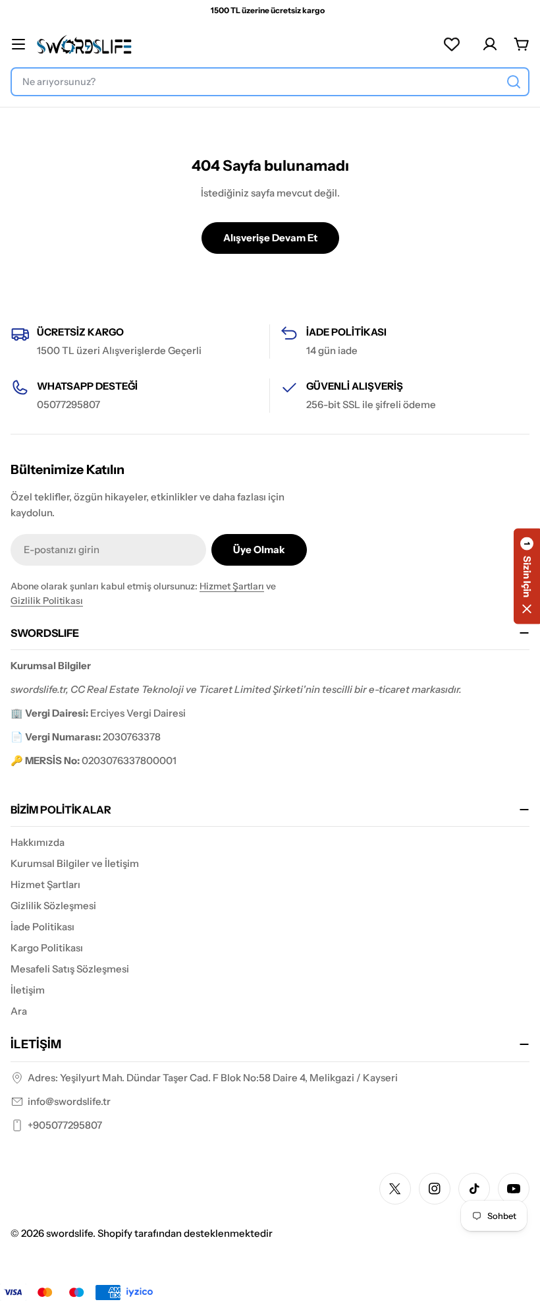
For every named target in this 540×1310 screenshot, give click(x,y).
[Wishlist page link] (452, 44)
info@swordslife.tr (69, 1101)
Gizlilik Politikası (47, 601)
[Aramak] (513, 82)
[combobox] (270, 81)
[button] (527, 576)
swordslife (69, 1233)
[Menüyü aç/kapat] (18, 44)
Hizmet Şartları (232, 586)
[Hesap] (490, 44)
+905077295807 (65, 1125)
